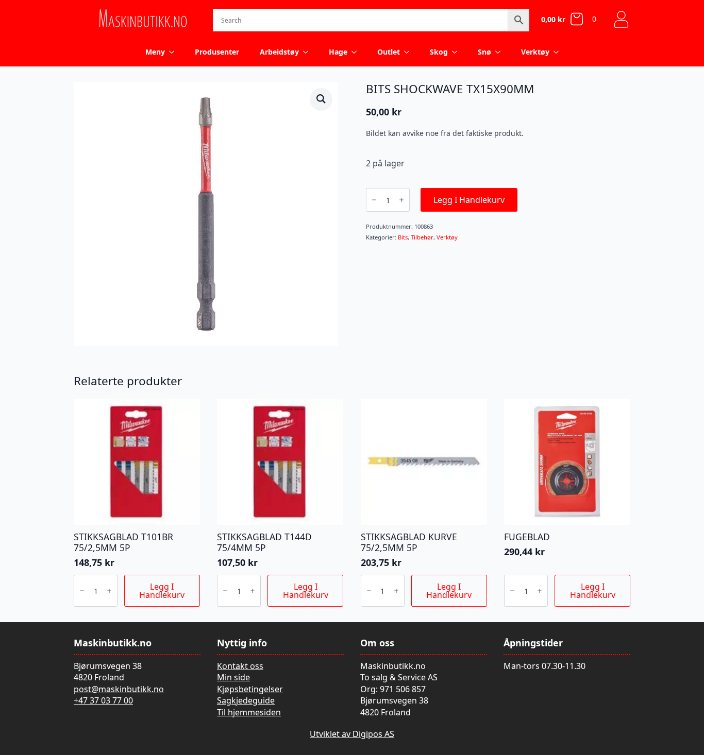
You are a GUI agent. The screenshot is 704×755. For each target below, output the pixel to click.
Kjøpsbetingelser (250, 689)
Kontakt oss (240, 666)
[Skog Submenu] (457, 52)
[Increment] (401, 199)
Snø (484, 52)
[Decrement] (374, 199)
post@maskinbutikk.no (119, 689)
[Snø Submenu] (501, 52)
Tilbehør (422, 237)
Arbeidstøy (279, 52)
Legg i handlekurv (469, 199)
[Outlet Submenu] (410, 52)
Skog (439, 52)
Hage (338, 52)
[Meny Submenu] (175, 52)
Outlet (388, 52)
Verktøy (535, 52)
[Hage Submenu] (357, 52)
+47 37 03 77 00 (103, 700)
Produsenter (217, 52)
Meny (155, 52)
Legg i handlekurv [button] (162, 590)
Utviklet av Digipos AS (352, 734)
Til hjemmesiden (249, 712)
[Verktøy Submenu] (559, 52)
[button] (321, 99)
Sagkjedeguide (246, 700)
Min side (233, 677)
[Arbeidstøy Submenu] (309, 52)
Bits (403, 237)
